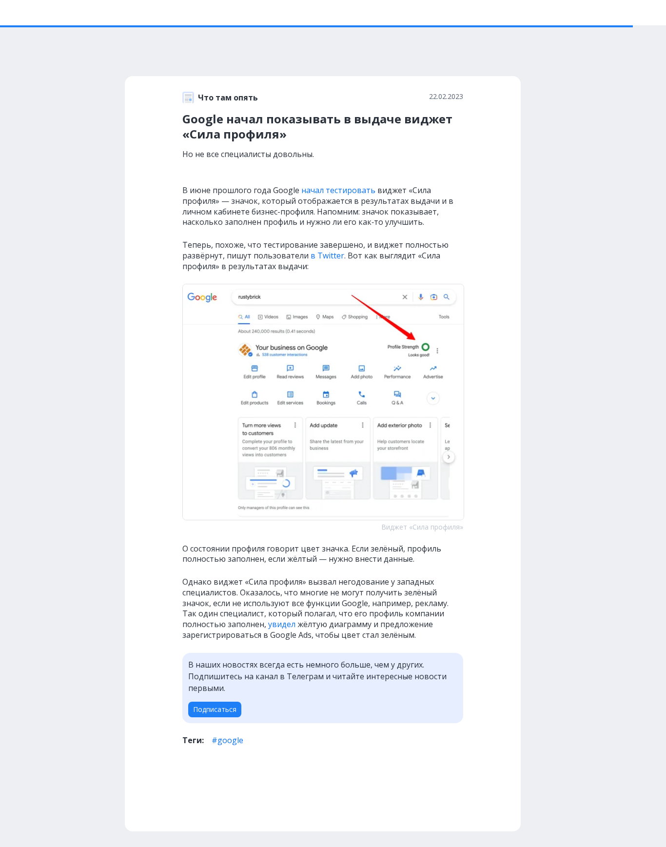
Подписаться (214, 709)
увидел (281, 624)
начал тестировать (338, 190)
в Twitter (327, 255)
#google (227, 740)
